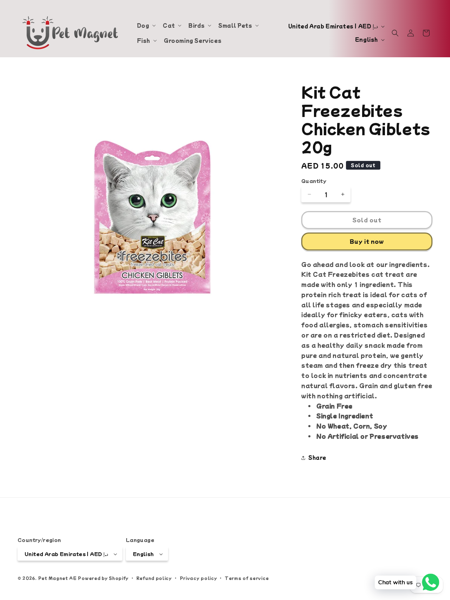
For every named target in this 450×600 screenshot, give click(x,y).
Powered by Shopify (103, 578)
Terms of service (247, 578)
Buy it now (367, 241)
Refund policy (154, 578)
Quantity (313, 180)
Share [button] (317, 457)
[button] (146, 25)
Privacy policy (198, 578)
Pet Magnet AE (57, 578)
